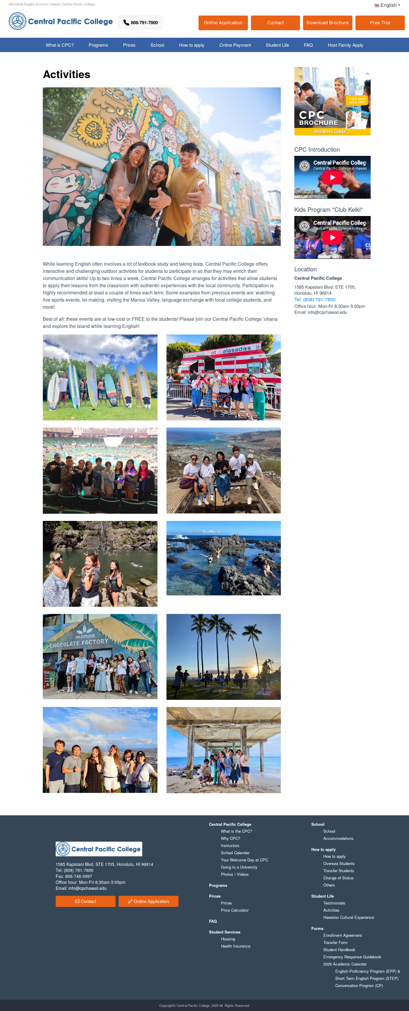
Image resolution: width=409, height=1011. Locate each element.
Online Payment (235, 45)
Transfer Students (338, 870)
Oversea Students (339, 863)
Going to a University (239, 867)
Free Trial (380, 22)
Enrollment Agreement (342, 935)
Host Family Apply (345, 45)
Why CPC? (230, 838)
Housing (228, 939)
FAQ (308, 45)
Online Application (223, 22)
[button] (385, 6)
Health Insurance (235, 946)
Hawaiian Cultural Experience (348, 917)
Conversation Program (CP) (359, 985)
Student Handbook (339, 949)
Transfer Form (335, 942)
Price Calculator (235, 910)
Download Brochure (328, 22)
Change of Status (338, 878)
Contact (275, 22)
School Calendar (235, 852)
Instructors (230, 845)
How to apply (334, 856)
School (329, 831)
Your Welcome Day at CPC (244, 860)
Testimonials (334, 903)
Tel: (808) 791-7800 (315, 299)
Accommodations (338, 838)
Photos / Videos (235, 874)
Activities (331, 910)
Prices (226, 903)
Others (329, 885)
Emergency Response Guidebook (352, 957)
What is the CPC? (236, 831)
